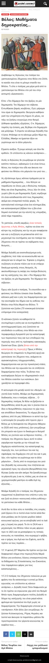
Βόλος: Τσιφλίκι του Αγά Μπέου (11, 646)
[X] (12, 634)
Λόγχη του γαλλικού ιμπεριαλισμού (37, 646)
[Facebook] (6, 634)
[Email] (24, 634)
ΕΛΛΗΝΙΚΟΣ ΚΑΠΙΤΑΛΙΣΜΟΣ (17, 10)
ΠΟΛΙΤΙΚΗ (5, 14)
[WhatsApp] (18, 634)
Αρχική (3, 10)
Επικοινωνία (24, 656)
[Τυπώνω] (31, 634)
